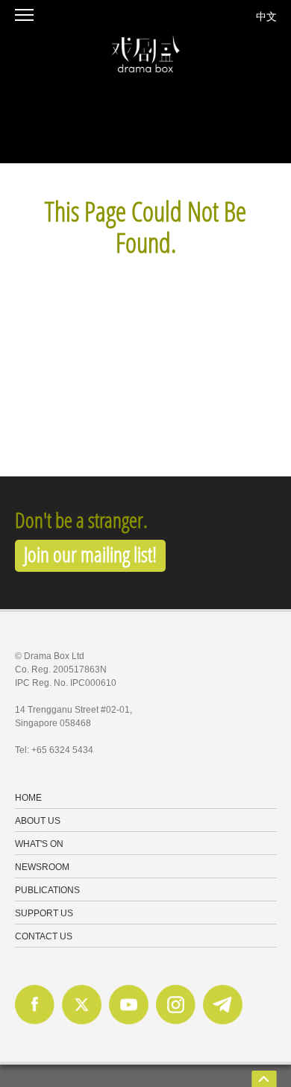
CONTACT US (43, 937)
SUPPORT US (44, 914)
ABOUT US (37, 821)
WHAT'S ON (39, 844)
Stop (6, 170)
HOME (28, 798)
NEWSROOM (42, 867)
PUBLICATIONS (47, 890)
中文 (266, 16)
